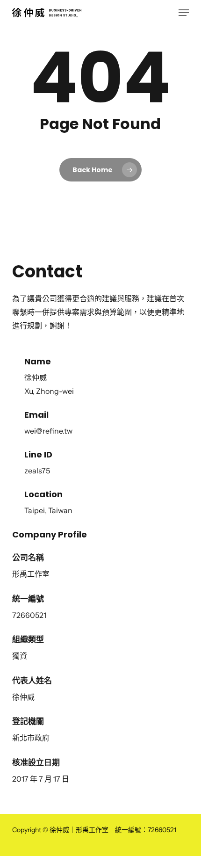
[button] (184, 12)
